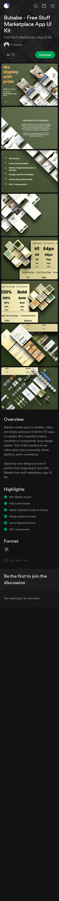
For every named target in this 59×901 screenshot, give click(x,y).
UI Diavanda (16, 44)
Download (45, 54)
